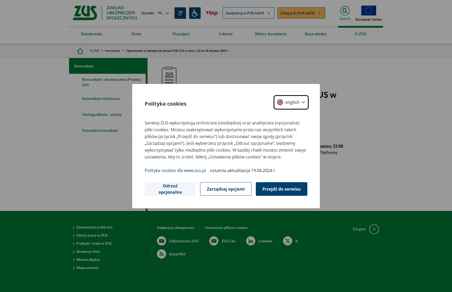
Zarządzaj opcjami (226, 189)
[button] (291, 102)
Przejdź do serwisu (281, 189)
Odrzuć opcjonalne (170, 189)
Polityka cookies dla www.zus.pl (175, 170)
